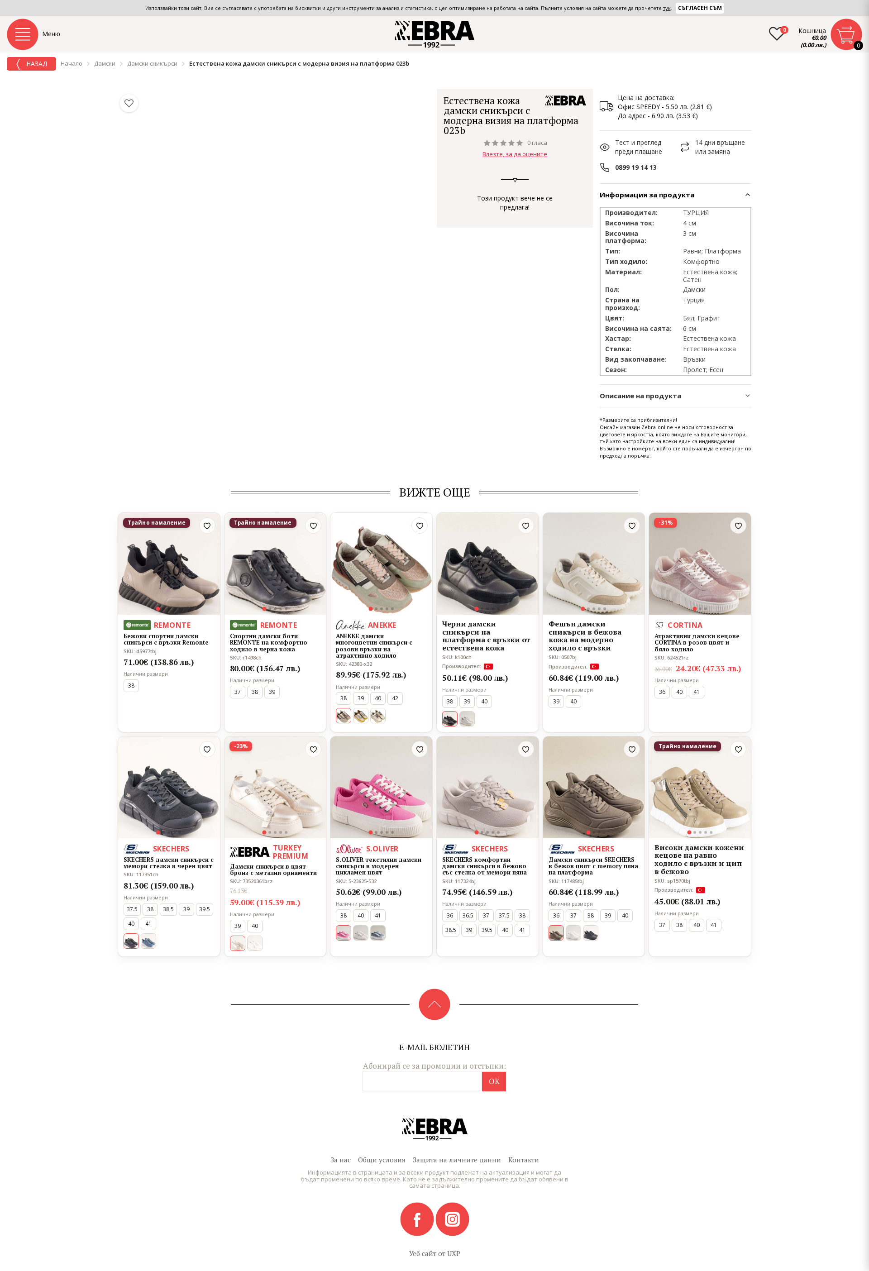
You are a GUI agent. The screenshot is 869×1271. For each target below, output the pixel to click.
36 (662, 692)
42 (395, 698)
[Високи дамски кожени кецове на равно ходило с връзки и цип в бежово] (700, 787)
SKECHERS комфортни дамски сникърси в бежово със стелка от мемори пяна (484, 866)
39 (272, 692)
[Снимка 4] (174, 608)
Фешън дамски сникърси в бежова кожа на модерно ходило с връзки (585, 636)
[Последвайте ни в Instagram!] (452, 1218)
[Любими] (129, 103)
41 (696, 692)
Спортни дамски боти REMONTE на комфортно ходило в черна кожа (268, 642)
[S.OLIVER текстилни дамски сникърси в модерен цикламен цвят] (381, 787)
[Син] (148, 941)
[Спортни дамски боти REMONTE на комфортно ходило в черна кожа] (275, 564)
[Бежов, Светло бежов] (467, 718)
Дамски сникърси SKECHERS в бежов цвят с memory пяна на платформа (593, 866)
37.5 (132, 909)
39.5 (204, 909)
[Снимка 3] (168, 608)
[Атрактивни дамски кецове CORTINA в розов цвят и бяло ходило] (700, 564)
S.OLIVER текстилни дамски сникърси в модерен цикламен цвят (378, 866)
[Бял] (255, 943)
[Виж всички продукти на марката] (565, 100)
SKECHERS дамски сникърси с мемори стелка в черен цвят (169, 863)
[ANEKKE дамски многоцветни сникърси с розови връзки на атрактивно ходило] (381, 564)
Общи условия (382, 1159)
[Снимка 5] (179, 608)
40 (378, 698)
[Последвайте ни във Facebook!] (417, 1218)
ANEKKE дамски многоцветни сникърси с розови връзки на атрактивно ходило (374, 646)
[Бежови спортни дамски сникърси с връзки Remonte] (169, 564)
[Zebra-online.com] (435, 34)
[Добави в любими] (207, 525)
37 (237, 692)
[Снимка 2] (163, 608)
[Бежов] (360, 933)
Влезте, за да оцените (514, 154)
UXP (453, 1253)
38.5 (168, 909)
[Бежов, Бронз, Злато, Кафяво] (378, 715)
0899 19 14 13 (636, 167)
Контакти (523, 1159)
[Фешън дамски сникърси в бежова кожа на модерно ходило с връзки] (594, 564)
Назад (35, 63)
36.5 (468, 915)
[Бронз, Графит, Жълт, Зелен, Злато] (360, 715)
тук (667, 8)
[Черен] (590, 933)
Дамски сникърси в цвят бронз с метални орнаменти (273, 869)
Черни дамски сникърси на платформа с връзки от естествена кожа (486, 636)
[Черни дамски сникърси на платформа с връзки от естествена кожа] (488, 564)
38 (131, 685)
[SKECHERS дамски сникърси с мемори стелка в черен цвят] (169, 787)
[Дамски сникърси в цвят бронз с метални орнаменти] (275, 787)
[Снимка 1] (158, 609)
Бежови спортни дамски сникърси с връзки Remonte (166, 639)
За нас (340, 1159)
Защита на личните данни (457, 1159)
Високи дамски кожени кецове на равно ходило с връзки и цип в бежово (699, 859)
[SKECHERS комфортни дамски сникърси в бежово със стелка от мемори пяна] (488, 787)
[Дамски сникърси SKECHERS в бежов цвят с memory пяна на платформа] (594, 787)
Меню (51, 33)
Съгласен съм (700, 8)
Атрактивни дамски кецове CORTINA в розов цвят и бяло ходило (697, 642)
